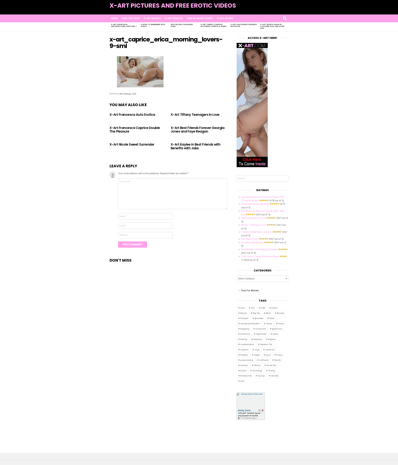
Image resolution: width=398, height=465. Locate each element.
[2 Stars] (112, 94)
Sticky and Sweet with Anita (255, 204)
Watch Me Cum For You (253, 218)
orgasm (244, 349)
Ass (253, 307)
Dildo (272, 318)
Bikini (268, 313)
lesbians (257, 339)
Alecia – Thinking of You (253, 225)
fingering (244, 328)
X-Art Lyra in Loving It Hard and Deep (260, 256)
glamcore (277, 328)
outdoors (270, 349)
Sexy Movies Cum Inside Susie (182, 25)
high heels (261, 333)
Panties (244, 354)
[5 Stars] (118, 94)
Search (284, 18)
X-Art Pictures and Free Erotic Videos (172, 5)
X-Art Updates (173, 18)
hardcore (245, 333)
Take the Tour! (130, 18)
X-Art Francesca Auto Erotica (132, 114)
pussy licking (246, 360)
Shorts (277, 360)
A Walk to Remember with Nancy (153, 25)
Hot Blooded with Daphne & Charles (259, 249)
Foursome (261, 328)
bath (263, 307)
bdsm (274, 307)
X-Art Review (225, 18)
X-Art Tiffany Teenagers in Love (195, 114)
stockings (257, 370)
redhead (263, 360)
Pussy (279, 354)
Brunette (259, 318)
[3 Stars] (114, 94)
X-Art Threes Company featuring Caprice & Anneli (214, 25)
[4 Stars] (116, 94)
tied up (261, 375)
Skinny (257, 365)
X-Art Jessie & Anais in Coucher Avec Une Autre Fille (272, 26)
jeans (275, 333)
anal (242, 307)
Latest (282, 9)
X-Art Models (152, 18)
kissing (243, 339)
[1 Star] (110, 94)
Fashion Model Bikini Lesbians (256, 232)
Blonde (280, 313)
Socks (243, 370)
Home (114, 18)
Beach (243, 313)
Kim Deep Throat (249, 239)
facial (281, 323)
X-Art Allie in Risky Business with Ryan (243, 25)
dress (269, 323)
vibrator (275, 375)
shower (244, 365)
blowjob (244, 318)
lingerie (272, 339)
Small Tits (271, 365)
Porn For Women (250, 290)
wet (242, 381)
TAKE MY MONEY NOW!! (199, 18)
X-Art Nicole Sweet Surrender (131, 144)
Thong (271, 370)
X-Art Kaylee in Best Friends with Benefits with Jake (195, 146)
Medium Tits (266, 344)
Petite (257, 354)
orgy (257, 349)
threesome (246, 375)
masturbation (247, 344)
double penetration (250, 323)
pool (268, 354)
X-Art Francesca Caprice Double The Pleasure (134, 130)
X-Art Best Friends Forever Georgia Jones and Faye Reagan (197, 130)
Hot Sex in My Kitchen (252, 242)
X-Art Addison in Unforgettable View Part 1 (124, 25)
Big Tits (256, 313)
